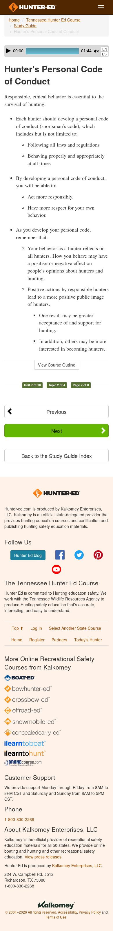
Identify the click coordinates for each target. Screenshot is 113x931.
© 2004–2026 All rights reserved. (31, 912)
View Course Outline (56, 365)
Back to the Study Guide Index (56, 455)
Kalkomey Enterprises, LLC (77, 865)
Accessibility (67, 912)
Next (56, 430)
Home (14, 20)
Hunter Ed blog (28, 555)
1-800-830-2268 (19, 819)
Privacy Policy (90, 912)
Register (37, 640)
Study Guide (25, 25)
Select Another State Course (75, 628)
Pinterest (98, 555)
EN (104, 49)
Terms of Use (56, 916)
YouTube (56, 569)
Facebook (60, 555)
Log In (36, 628)
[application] (56, 51)
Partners (59, 640)
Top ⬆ (17, 628)
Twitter (79, 555)
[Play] (8, 50)
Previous (56, 411)
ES (104, 54)
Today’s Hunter (88, 640)
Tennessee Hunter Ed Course (53, 20)
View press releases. (44, 857)
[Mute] (96, 51)
